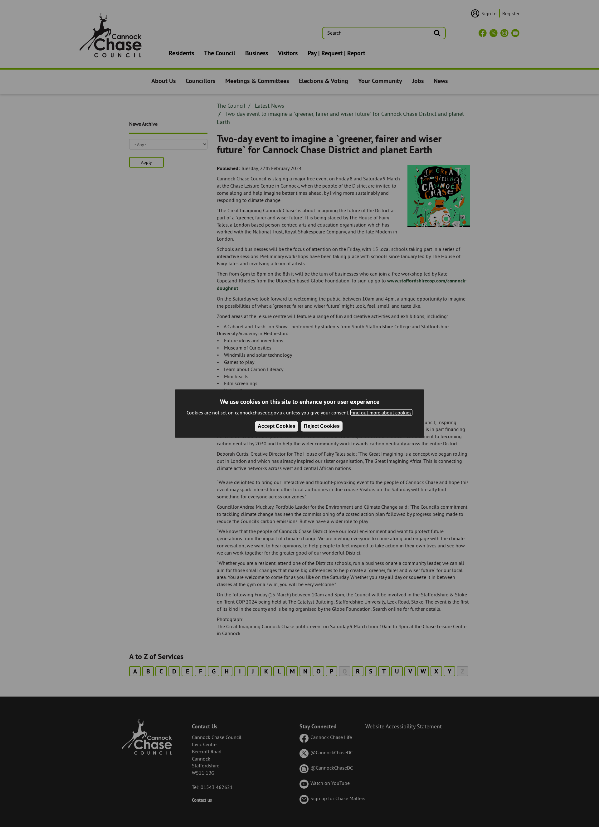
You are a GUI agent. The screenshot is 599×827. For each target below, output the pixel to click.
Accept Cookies (276, 426)
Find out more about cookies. (381, 412)
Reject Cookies (322, 426)
